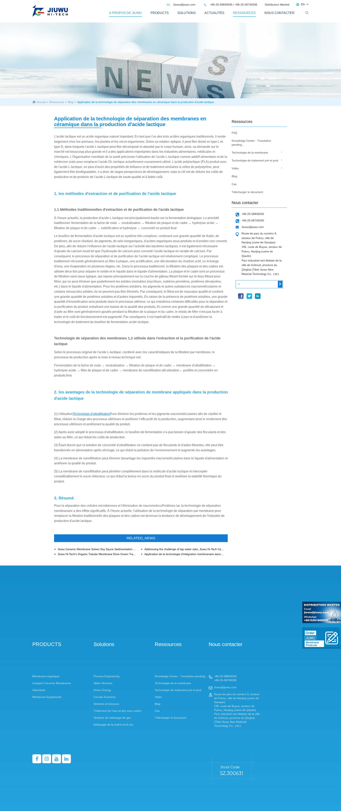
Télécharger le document (247, 192)
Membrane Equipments (47, 697)
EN (303, 4)
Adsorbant (38, 690)
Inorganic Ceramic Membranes (51, 683)
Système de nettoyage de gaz (112, 717)
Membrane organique (45, 676)
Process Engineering (106, 676)
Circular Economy (105, 697)
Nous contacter (279, 13)
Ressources (244, 13)
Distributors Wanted (277, 4)
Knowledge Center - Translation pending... (251, 142)
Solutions (186, 13)
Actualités (214, 13)
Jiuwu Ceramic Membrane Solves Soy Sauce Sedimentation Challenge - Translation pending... (98, 549)
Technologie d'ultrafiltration (91, 414)
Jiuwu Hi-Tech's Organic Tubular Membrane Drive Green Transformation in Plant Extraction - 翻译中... (98, 554)
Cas (234, 184)
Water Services (103, 683)
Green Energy (102, 690)
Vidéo (235, 168)
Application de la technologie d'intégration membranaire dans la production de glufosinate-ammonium (184, 554)
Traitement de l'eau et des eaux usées (117, 710)
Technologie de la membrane (250, 152)
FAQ (234, 132)
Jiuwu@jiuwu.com (181, 4)
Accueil (41, 102)
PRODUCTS (160, 13)
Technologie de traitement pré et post (255, 160)
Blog (70, 102)
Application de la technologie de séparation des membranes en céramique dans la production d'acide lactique (145, 102)
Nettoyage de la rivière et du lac (113, 724)
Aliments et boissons (106, 703)
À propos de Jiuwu (125, 13)
